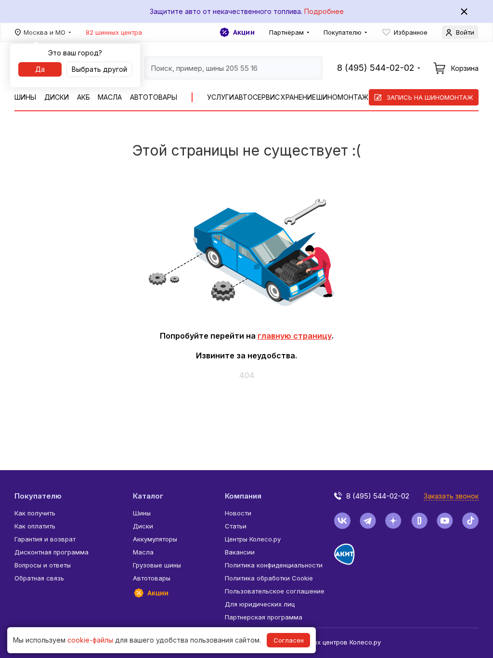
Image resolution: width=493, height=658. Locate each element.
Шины (25, 97)
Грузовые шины (157, 565)
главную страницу (295, 336)
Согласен (288, 640)
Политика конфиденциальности (274, 565)
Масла (110, 97)
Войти (465, 32)
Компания (243, 495)
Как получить (34, 513)
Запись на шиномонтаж (430, 97)
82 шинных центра (114, 32)
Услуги (220, 97)
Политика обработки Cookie (269, 578)
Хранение (298, 97)
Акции (244, 32)
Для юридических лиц (260, 604)
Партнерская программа (263, 617)
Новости (238, 513)
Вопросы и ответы (42, 565)
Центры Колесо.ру (253, 539)
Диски (56, 97)
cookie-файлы (90, 640)
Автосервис (257, 97)
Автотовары (153, 97)
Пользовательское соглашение (274, 591)
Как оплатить (34, 526)
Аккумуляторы (155, 539)
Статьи (235, 526)
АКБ (83, 97)
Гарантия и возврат (45, 539)
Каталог (148, 495)
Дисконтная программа (51, 552)
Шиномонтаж (342, 97)
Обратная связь (39, 578)
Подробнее (324, 11)
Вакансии (240, 552)
